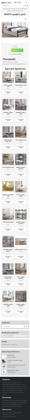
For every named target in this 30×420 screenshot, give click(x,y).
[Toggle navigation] (26, 2)
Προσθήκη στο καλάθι (17, 50)
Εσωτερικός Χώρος (16, 8)
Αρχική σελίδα (6, 8)
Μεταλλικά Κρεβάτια (17, 54)
